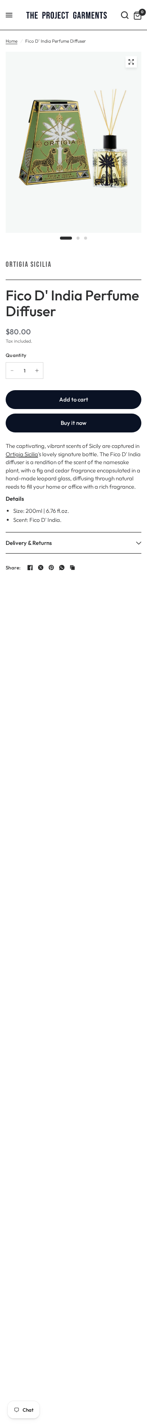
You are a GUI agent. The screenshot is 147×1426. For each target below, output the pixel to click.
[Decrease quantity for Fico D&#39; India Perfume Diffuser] (12, 370)
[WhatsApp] (61, 567)
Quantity (16, 355)
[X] (40, 567)
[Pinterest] (51, 567)
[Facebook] (30, 567)
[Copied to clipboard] (72, 567)
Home (11, 41)
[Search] (124, 15)
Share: (13, 567)
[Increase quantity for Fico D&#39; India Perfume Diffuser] (37, 370)
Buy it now (73, 422)
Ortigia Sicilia (29, 264)
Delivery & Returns (29, 542)
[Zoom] (131, 62)
